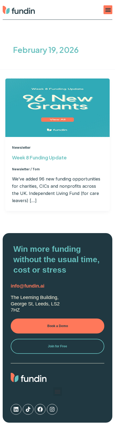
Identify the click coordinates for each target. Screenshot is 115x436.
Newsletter (21, 148)
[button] (107, 9)
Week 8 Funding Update (39, 157)
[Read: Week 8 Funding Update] (57, 107)
